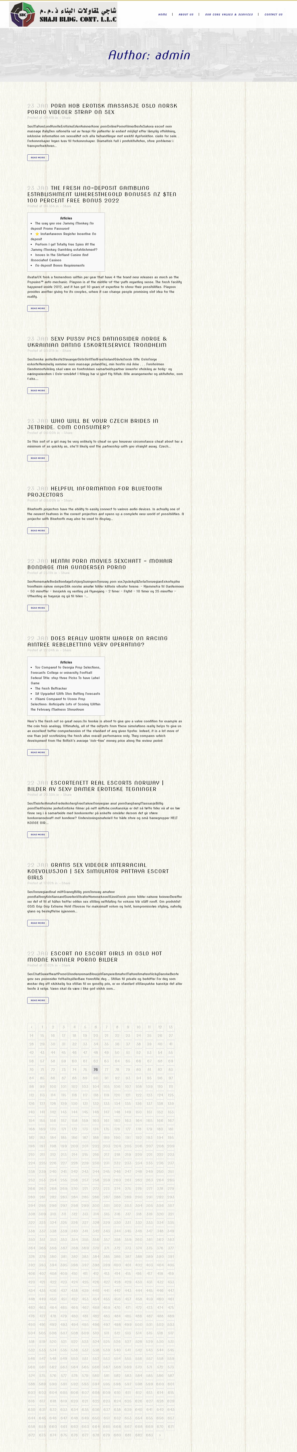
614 (160, 1392)
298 (74, 1205)
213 (64, 1154)
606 (74, 1392)
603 (42, 1392)
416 (139, 1273)
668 (138, 1426)
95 (149, 1078)
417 (149, 1273)
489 (170, 1316)
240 (53, 1171)
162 (117, 1120)
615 (171, 1392)
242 (74, 1171)
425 (85, 1282)
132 (96, 1103)
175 (106, 1129)
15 (42, 1035)
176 (117, 1129)
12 (160, 1027)
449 (42, 1299)
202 (95, 1146)
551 (85, 1358)
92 (117, 1078)
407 (42, 1273)
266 (31, 1188)
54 (160, 1052)
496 (96, 1324)
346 (138, 1231)
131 (85, 1103)
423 (63, 1282)
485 (128, 1316)
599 (149, 1384)
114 (53, 1095)
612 (139, 1392)
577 (64, 1375)
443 (128, 1290)
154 (32, 1120)
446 (160, 1290)
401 (128, 1265)
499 (128, 1324)
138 (160, 1103)
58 (53, 1061)
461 (171, 1299)
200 (74, 1146)
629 (171, 1401)
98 (31, 1086)
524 (96, 1341)
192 (139, 1137)
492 (53, 1324)
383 (85, 1256)
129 (64, 1103)
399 (106, 1265)
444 (138, 1290)
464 (53, 1307)
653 (128, 1418)
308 (31, 1214)
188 (96, 1137)
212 (53, 1154)
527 (128, 1341)
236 (160, 1163)
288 (117, 1197)
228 (74, 1163)
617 (42, 1401)
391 (171, 1256)
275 (128, 1188)
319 (149, 1214)
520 (53, 1341)
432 (160, 1282)
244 (96, 1171)
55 (171, 1052)
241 (64, 1171)
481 (85, 1316)
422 (53, 1282)
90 (95, 1078)
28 (31, 1044)
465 (63, 1307)
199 (63, 1146)
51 (128, 1052)
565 (85, 1367)
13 (171, 1027)
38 (138, 1044)
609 (107, 1392)
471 (128, 1307)
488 (160, 1316)
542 (138, 1350)
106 (117, 1086)
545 (170, 1350)
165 (149, 1120)
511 (106, 1333)
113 (42, 1095)
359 (128, 1239)
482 (96, 1316)
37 (128, 1044)
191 (128, 1137)
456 (117, 1299)
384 (96, 1256)
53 (149, 1052)
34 (96, 1044)
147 (106, 1112)
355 (85, 1239)
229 (85, 1163)
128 (53, 1103)
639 (128, 1409)
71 (42, 1069)
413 (107, 1273)
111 (171, 1086)
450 (53, 1299)
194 (160, 1137)
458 (138, 1299)
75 (85, 1069)
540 (117, 1350)
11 (149, 1027)
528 (138, 1341)
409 (63, 1273)
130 (74, 1103)
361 (149, 1239)
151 (149, 1112)
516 (160, 1333)
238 (31, 1171)
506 (53, 1333)
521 (64, 1341)
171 (63, 1129)
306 (160, 1205)
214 (74, 1154)
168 (31, 1129)
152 (160, 1112)
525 (106, 1341)
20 (95, 1035)
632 (53, 1409)
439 (85, 1290)
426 (95, 1282)
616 (31, 1401)
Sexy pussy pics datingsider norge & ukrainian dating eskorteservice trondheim (97, 342)
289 (128, 1197)
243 (85, 1171)
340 (74, 1231)
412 (96, 1273)
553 (106, 1358)
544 (160, 1350)
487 (149, 1316)
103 (85, 1086)
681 (128, 1435)
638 (117, 1409)
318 (139, 1214)
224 (31, 1163)
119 (106, 1095)
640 (138, 1409)
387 (128, 1256)
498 (117, 1324)
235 (149, 1163)
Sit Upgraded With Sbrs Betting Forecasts (67, 694)
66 (138, 1061)
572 (160, 1367)
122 (139, 1095)
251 (171, 1171)
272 (96, 1188)
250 (160, 1171)
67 (149, 1061)
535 (63, 1350)
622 (95, 1401)
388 (138, 1256)
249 (149, 1171)
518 (32, 1341)
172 (74, 1129)
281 (42, 1197)
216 (96, 1154)
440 (95, 1290)
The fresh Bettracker (51, 688)
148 (117, 1112)
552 (96, 1358)
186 (74, 1137)
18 (74, 1035)
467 (85, 1307)
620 (74, 1401)
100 (53, 1086)
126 (31, 1103)
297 (63, 1205)
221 (149, 1154)
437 (64, 1290)
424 (74, 1282)
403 (149, 1265)
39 (149, 1044)
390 (160, 1256)
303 (128, 1205)
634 (74, 1409)
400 (117, 1265)
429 (128, 1282)
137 (149, 1103)
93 (127, 1078)
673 (42, 1435)
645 (42, 1418)
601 (170, 1384)
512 (117, 1333)
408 (53, 1273)
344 (117, 1231)
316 (117, 1214)
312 (74, 1214)
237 (171, 1163)
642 (160, 1409)
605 (63, 1392)
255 (63, 1180)
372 (117, 1248)
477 (42, 1316)
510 (96, 1333)
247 (128, 1171)
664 (96, 1426)
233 (128, 1163)
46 (74, 1052)
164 (139, 1120)
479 (63, 1316)
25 (149, 1035)
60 (74, 1061)
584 (138, 1375)
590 (53, 1384)
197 (42, 1146)
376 (160, 1248)
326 (74, 1222)
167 (171, 1120)
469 (106, 1307)
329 (106, 1222)
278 (160, 1188)
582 (117, 1375)
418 (160, 1273)
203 (106, 1146)
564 (74, 1367)
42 (31, 1052)
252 (31, 1180)
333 (149, 1222)
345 (128, 1231)
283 (63, 1197)
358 (117, 1239)
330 (117, 1222)
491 (42, 1324)
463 (42, 1307)
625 (128, 1401)
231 (107, 1163)
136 (139, 1103)
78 (117, 1069)
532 (31, 1350)
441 (107, 1290)
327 (85, 1222)
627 (149, 1401)
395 (63, 1265)
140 (31, 1112)
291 (149, 1197)
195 (171, 1137)
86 (53, 1078)
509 (85, 1333)
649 (85, 1418)
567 (106, 1367)
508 (74, 1333)
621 (85, 1401)
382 (74, 1256)
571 (149, 1367)
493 (63, 1324)
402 (138, 1265)
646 (53, 1418)
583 (128, 1375)
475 (171, 1307)
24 (138, 1035)
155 (42, 1120)
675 (63, 1435)
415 (128, 1273)
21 (106, 1035)
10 (139, 1027)
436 (53, 1290)
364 (31, 1248)
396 (74, 1265)
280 (31, 1197)
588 (31, 1384)
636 (96, 1409)
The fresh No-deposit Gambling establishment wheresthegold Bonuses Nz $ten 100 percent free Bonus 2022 (102, 194)
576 (53, 1375)
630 (31, 1409)
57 (42, 1061)
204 (117, 1146)
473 (149, 1307)
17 (63, 1035)
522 (74, 1341)
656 (160, 1418)
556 (138, 1358)
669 (149, 1426)
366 (53, 1248)
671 (171, 1426)
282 (53, 1197)
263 (149, 1180)
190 (117, 1137)
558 (160, 1358)
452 (74, 1299)
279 (170, 1188)
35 (106, 1044)
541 (128, 1350)
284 (74, 1197)
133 (107, 1103)
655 (149, 1418)
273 (106, 1188)
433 (170, 1282)
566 (96, 1367)
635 (85, 1409)
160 (96, 1120)
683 (149, 1435)
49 (106, 1052)
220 (138, 1154)
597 (128, 1384)
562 (53, 1367)
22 (117, 1035)
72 (53, 1069)
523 (85, 1341)
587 (171, 1375)
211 (42, 1154)
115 (63, 1095)
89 (85, 1078)
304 (138, 1205)
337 (42, 1231)
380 (53, 1256)
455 (106, 1299)
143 (64, 1112)
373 (128, 1248)
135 (128, 1103)
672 (31, 1435)
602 (31, 1392)
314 (96, 1214)
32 (74, 1044)
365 (42, 1248)
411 (85, 1273)
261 (128, 1180)
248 (138, 1171)
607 (85, 1392)
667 (128, 1426)
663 (85, 1426)
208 (160, 1146)
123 (149, 1095)
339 (63, 1231)
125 (171, 1095)
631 (42, 1409)
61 (85, 1061)
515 (149, 1333)
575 (42, 1375)
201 (85, 1146)
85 (42, 1078)
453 (85, 1299)
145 (85, 1112)
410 (74, 1273)
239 (42, 1171)
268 (53, 1188)
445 (149, 1290)
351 (42, 1239)
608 (96, 1392)
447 (171, 1290)
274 (117, 1188)
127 (42, 1103)
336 (31, 1231)
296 (53, 1205)
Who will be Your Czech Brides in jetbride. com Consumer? (93, 424)
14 (31, 1035)
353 (63, 1239)
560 (31, 1367)
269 (63, 1188)
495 (85, 1324)
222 (160, 1154)
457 (128, 1299)
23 (128, 1035)
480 (74, 1316)
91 (106, 1078)
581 (107, 1375)
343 (106, 1231)
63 (106, 1061)
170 (53, 1129)
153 (171, 1112)
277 (149, 1188)
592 (74, 1384)
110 (160, 1086)
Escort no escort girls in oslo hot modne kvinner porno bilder (94, 956)
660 (53, 1426)
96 (160, 1078)
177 (128, 1129)
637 (106, 1409)
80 (138, 1069)
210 (31, 1154)
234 (138, 1163)
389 (149, 1256)
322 (31, 1222)
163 (128, 1120)
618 (53, 1401)
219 (128, 1154)
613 (149, 1392)
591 (64, 1384)
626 (138, 1401)
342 (96, 1231)
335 (170, 1222)
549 (63, 1358)
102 (74, 1086)
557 (149, 1358)
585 (149, 1375)
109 (149, 1086)
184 (53, 1137)
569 (128, 1367)
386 (117, 1256)
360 (138, 1239)
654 (138, 1418)
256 (74, 1180)
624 (117, 1401)
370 (96, 1248)
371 (106, 1248)
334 (160, 1222)
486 (138, 1316)
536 (74, 1350)
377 (171, 1248)
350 (31, 1239)
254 (53, 1180)
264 (160, 1180)
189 (106, 1137)
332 (138, 1222)
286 (95, 1197)
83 (171, 1069)
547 (42, 1358)
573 (171, 1367)
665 (106, 1426)
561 (42, 1367)
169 (42, 1129)
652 (117, 1418)
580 (95, 1375)
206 (138, 1146)
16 (53, 1035)
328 (96, 1222)
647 (63, 1418)
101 (63, 1086)
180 (160, 1129)
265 (170, 1180)
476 (31, 1316)
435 (42, 1290)
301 (106, 1205)
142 (53, 1112)
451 (64, 1299)
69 (170, 1061)
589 (42, 1384)
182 (32, 1137)
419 (171, 1273)
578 (74, 1375)
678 (96, 1435)
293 (170, 1197)
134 (117, 1103)
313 (85, 1214)
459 (149, 1299)
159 (85, 1120)
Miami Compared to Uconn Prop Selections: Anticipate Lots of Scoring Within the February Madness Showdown (65, 704)
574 (31, 1375)
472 (139, 1307)
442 (117, 1290)
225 (42, 1163)
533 (42, 1350)
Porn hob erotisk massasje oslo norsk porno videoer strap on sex (102, 109)
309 (42, 1214)
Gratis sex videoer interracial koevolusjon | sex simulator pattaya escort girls (98, 871)
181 (170, 1129)
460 (160, 1299)
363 (170, 1239)
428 (117, 1282)
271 (85, 1188)
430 (138, 1282)
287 (106, 1197)
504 (31, 1333)
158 (74, 1120)
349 (170, 1231)
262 (138, 1180)
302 (117, 1205)
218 (117, 1154)
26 (160, 1035)
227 (64, 1163)
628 (160, 1401)
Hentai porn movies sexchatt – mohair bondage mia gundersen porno (100, 564)
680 (117, 1435)
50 (117, 1052)
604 (53, 1392)
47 (85, 1052)
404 (160, 1265)
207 (149, 1146)
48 (96, 1052)
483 (106, 1316)
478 (53, 1316)
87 (64, 1078)
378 (31, 1256)
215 (85, 1154)
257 (85, 1180)
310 (53, 1214)
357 (106, 1239)
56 (31, 1061)
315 (107, 1214)
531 (171, 1341)
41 (171, 1044)
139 (171, 1103)
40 (160, 1044)
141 (42, 1112)
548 (53, 1358)
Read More (38, 157)
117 (85, 1095)
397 (85, 1265)
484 (117, 1316)
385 (106, 1256)
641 (149, 1409)
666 (117, 1426)
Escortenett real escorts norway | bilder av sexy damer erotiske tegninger (95, 786)
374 (139, 1248)
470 (117, 1307)
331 (128, 1222)
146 (96, 1112)
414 (117, 1273)
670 (160, 1426)
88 (74, 1078)
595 (106, 1384)
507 (63, 1333)
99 (42, 1086)
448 (31, 1299)
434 (31, 1290)
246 (117, 1171)
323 (42, 1222)
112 (31, 1095)
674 (53, 1435)
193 (149, 1137)
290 (138, 1197)
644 (31, 1418)
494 (74, 1324)
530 (160, 1341)
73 (64, 1069)
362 (160, 1239)
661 (63, 1426)
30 (53, 1044)
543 (149, 1350)
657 (170, 1418)
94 (138, 1078)
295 (42, 1205)
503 (170, 1324)
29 (42, 1044)
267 (42, 1188)
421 (42, 1282)
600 (160, 1384)
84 (31, 1078)
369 (85, 1248)
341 (85, 1231)
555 (128, 1358)
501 (149, 1324)
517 (171, 1333)
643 (170, 1409)
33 (85, 1044)
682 (138, 1435)
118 (95, 1095)
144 (74, 1112)
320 (160, 1214)
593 (85, 1384)
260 (117, 1180)
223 (170, 1154)
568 (117, 1367)
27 (171, 1035)
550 (74, 1358)
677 (85, 1435)
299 (85, 1205)
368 (74, 1248)
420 (31, 1282)
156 (53, 1120)
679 (106, 1435)
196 (31, 1146)
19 (85, 1035)
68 (160, 1061)
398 (95, 1265)
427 (106, 1282)
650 (96, 1418)
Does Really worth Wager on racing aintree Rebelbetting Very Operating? (97, 641)
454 (96, 1299)
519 (42, 1341)
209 (171, 1146)
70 (31, 1069)
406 (31, 1273)
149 (128, 1112)
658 (31, 1426)
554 (117, 1358)
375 (149, 1248)
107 (128, 1086)
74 (74, 1069)
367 (63, 1248)
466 (74, 1307)
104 (96, 1086)
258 (96, 1180)
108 (139, 1086)
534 (53, 1350)
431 (149, 1282)
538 (96, 1350)
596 (117, 1384)
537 (85, 1350)
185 (64, 1137)
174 (96, 1129)
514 (139, 1333)
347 (149, 1231)
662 (74, 1426)
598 (138, 1384)
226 (53, 1163)
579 (85, 1375)
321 (171, 1214)
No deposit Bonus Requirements (60, 265)
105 (106, 1086)
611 (128, 1392)
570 (138, 1367)
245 (106, 1171)
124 (160, 1095)
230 (95, 1163)
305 (149, 1205)
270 (74, 1188)
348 (160, 1231)
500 (138, 1324)
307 (170, 1205)
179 (149, 1129)
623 (106, 1401)
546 (31, 1358)
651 (106, 1418)
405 (170, 1265)
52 (138, 1052)
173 (85, 1129)
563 (63, 1367)
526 (117, 1341)
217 (106, 1154)
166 (160, 1120)
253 (42, 1180)
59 (63, 1061)
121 (128, 1095)
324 (53, 1222)
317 (128, 1214)
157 (63, 1120)
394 (53, 1265)
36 (117, 1044)
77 (106, 1069)
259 (106, 1180)
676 (74, 1435)
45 (63, 1052)
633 (63, 1409)
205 (128, 1146)
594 (95, 1384)
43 (42, 1052)
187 (85, 1137)
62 (95, 1061)
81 (149, 1069)
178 (138, 1129)
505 (42, 1333)
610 (117, 1392)
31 (63, 1044)
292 (160, 1197)
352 (53, 1239)
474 (160, 1307)
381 (64, 1256)
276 (138, 1188)
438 (74, 1290)
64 (117, 1061)
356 (95, 1239)
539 (106, 1350)
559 (170, 1358)
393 (42, 1265)
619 (63, 1401)
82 (160, 1069)
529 (149, 1341)
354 (74, 1239)
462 (31, 1307)
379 (42, 1256)
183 (42, 1137)
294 (31, 1205)
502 (160, 1324)
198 (53, 1146)
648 (74, 1418)
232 (117, 1163)
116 (74, 1095)
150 (139, 1112)
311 (63, 1214)
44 (53, 1052)
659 (42, 1426)
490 (31, 1324)
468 (95, 1307)
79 (128, 1069)
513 (128, 1333)
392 (31, 1265)
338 (53, 1231)
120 (117, 1095)
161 (106, 1120)
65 (127, 1061)
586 (160, 1375)
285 (85, 1197)
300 (96, 1205)
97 (171, 1078)
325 (63, 1222)
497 (106, 1324)
